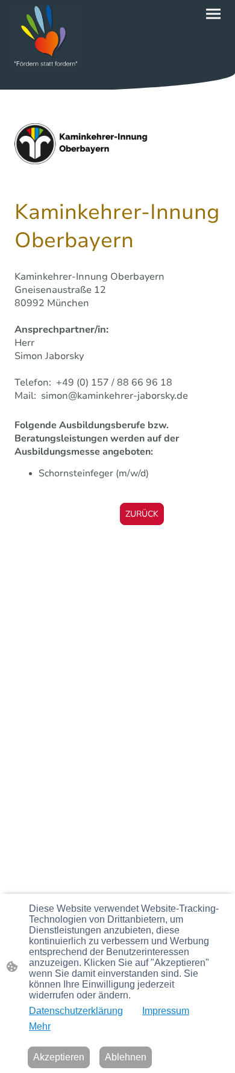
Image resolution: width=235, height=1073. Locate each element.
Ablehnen (125, 1057)
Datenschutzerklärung (76, 1011)
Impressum (165, 1011)
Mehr (40, 1026)
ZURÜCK (141, 514)
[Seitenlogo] (46, 36)
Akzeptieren (58, 1057)
